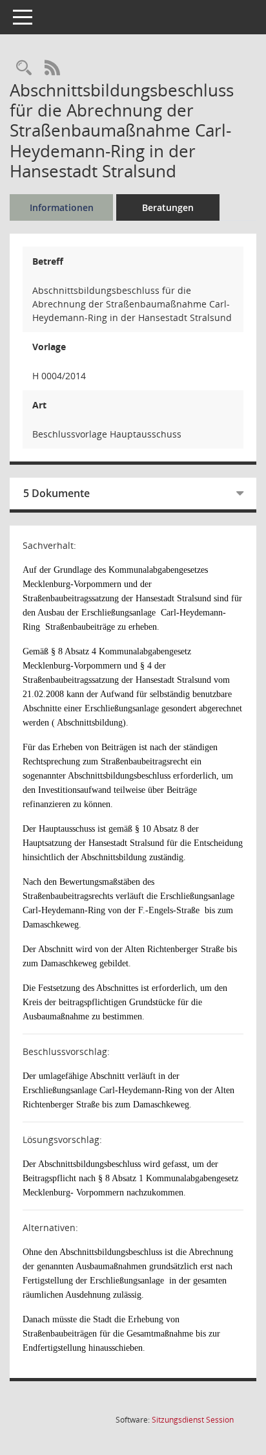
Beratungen (168, 207)
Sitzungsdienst (193, 1419)
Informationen (62, 207)
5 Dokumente (56, 493)
